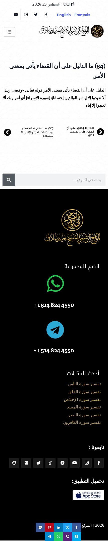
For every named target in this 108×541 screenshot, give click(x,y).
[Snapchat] (14, 463)
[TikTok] (50, 463)
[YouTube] (16, 14)
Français (86, 15)
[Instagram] (87, 463)
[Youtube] (75, 463)
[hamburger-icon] (9, 32)
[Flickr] (26, 463)
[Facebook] (46, 14)
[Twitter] (35, 14)
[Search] (9, 180)
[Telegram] (63, 463)
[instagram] (26, 14)
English (64, 15)
